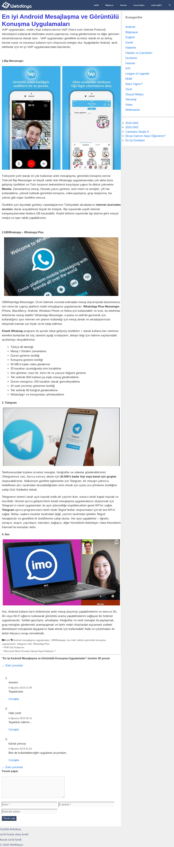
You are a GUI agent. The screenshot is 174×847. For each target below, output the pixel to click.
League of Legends (137, 73)
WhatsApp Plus (41, 643)
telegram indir (24, 643)
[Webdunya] (17, 5)
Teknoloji (130, 99)
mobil (96, 5)
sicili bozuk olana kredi (14, 834)
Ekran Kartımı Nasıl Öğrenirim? (145, 136)
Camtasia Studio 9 (137, 131)
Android (130, 27)
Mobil (7, 640)
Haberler (130, 47)
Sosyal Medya (134, 94)
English (130, 37)
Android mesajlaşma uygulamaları (31, 640)
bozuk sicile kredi (11, 839)
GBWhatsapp (58, 640)
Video (129, 104)
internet (123, 5)
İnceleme (131, 58)
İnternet (130, 63)
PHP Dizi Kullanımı (14, 647)
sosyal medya (139, 5)
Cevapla (13, 699)
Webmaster (132, 109)
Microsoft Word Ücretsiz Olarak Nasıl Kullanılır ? (30, 651)
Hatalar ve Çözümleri (138, 53)
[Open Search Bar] (169, 5)
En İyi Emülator (135, 140)
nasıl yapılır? (156, 5)
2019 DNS (131, 123)
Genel (129, 42)
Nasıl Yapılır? (134, 84)
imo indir (71, 640)
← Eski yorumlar (12, 665)
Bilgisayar (131, 32)
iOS (127, 68)
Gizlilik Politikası (10, 829)
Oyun (128, 89)
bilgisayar (109, 5)
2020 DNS (131, 127)
